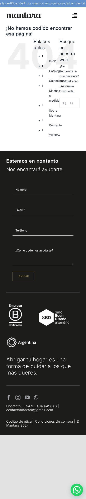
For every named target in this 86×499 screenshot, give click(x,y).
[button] (77, 490)
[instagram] (17, 397)
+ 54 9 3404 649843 (40, 406)
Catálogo (55, 71)
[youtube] (27, 397)
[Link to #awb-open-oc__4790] (74, 15)
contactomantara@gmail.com (29, 410)
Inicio (52, 61)
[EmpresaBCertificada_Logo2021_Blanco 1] (15, 303)
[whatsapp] (36, 397)
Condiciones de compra (54, 421)
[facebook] (8, 397)
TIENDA (54, 135)
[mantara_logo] (24, 14)
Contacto (55, 125)
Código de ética (19, 421)
